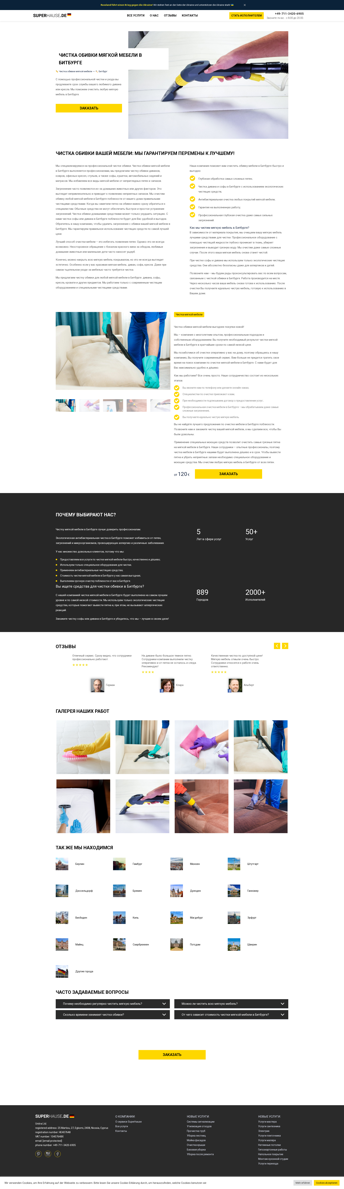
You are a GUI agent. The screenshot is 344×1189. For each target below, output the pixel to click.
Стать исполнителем (246, 15)
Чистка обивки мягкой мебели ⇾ (77, 71)
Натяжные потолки (269, 1145)
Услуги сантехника (269, 1126)
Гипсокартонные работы (272, 1149)
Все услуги (135, 15)
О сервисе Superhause (128, 1121)
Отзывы (170, 15)
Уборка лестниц (196, 1135)
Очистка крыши (196, 1145)
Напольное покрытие (270, 1154)
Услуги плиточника (269, 1135)
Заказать (89, 108)
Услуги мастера (267, 1121)
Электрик (263, 1131)
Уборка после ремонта (200, 1154)
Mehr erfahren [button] (303, 1182)
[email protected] (52, 1140)
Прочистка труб (196, 1131)
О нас (154, 15)
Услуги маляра (267, 1140)
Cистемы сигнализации (200, 1121)
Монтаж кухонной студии (273, 1158)
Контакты (190, 15)
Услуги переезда (268, 1163)
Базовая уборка (196, 1149)
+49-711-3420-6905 (289, 13)
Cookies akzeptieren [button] (326, 1182)
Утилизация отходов (199, 1126)
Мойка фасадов (196, 1140)
